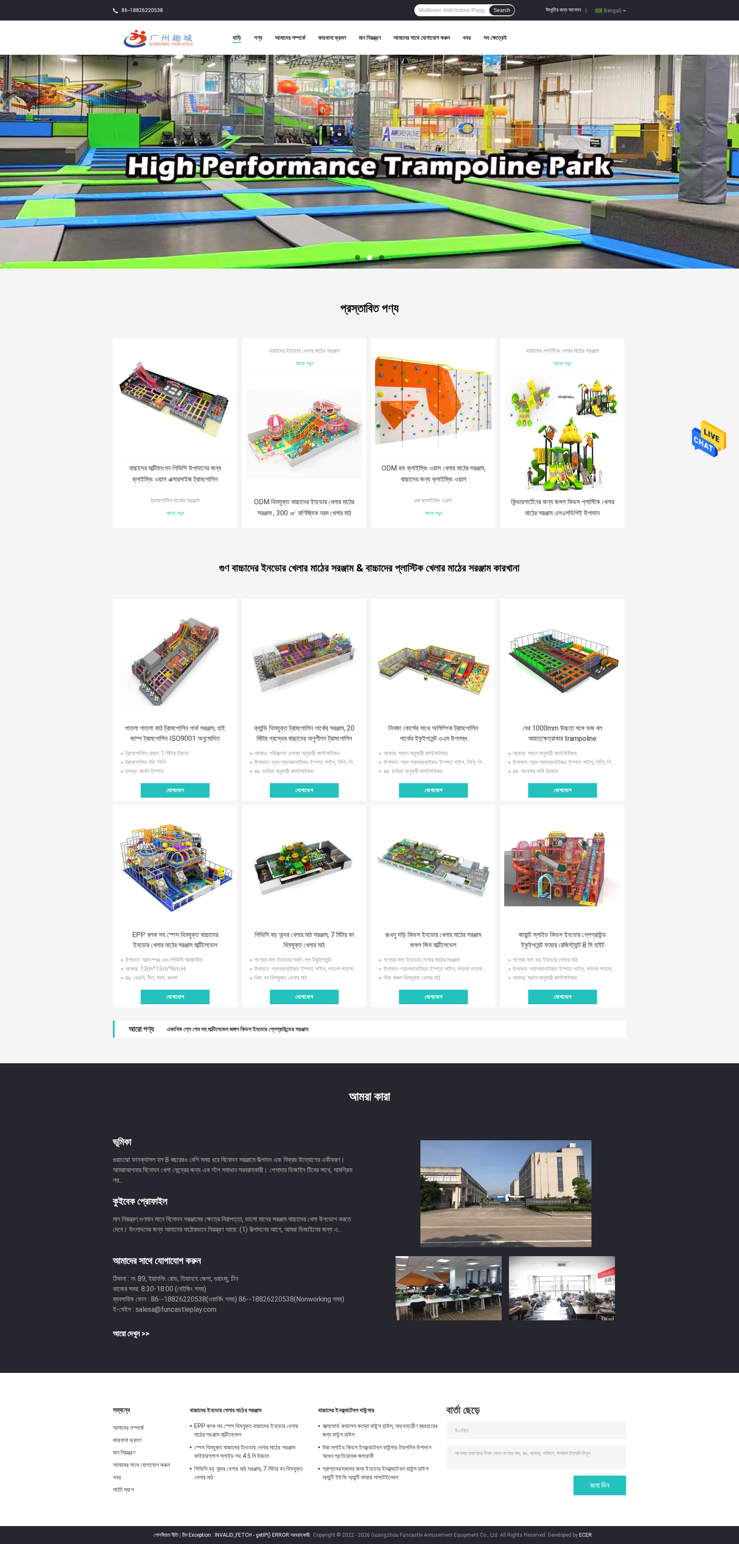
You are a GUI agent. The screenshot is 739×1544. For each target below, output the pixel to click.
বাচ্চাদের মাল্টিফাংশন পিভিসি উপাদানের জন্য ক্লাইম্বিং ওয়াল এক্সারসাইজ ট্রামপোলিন (175, 473)
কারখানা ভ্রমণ (332, 37)
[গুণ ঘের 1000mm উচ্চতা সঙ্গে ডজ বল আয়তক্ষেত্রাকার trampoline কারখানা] (562, 661)
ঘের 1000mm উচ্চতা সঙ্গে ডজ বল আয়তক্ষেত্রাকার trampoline (562, 733)
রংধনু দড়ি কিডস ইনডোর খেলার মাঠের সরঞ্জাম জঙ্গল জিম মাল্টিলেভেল (433, 940)
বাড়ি (237, 37)
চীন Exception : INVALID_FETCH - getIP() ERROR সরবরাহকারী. (247, 1535)
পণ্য (258, 37)
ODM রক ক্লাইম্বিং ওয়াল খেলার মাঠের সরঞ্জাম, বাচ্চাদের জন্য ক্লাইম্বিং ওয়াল (433, 473)
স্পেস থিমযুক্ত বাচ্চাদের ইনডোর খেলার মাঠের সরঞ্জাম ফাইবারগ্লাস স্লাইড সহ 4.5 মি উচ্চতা (244, 1451)
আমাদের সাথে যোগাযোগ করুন (421, 37)
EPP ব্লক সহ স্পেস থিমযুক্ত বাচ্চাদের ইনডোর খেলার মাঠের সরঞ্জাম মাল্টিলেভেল (175, 940)
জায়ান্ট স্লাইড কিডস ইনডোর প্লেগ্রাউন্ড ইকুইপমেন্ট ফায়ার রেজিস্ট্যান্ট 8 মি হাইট (562, 940)
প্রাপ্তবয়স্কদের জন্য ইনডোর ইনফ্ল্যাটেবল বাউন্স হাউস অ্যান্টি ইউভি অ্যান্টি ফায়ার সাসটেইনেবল (375, 1473)
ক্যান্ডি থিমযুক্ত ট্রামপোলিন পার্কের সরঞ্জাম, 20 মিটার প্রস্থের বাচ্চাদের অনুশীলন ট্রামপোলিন (304, 733)
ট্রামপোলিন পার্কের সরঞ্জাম (175, 500)
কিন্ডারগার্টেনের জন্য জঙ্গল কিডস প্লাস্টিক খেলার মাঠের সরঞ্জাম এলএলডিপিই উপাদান (562, 507)
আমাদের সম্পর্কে (290, 37)
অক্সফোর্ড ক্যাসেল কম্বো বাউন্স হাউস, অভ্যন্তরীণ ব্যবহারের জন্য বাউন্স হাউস (379, 1430)
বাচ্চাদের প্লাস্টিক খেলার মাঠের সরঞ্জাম (562, 350)
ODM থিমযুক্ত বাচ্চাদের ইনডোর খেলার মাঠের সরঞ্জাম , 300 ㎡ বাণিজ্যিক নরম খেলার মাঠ (304, 507)
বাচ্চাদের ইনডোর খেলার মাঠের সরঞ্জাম (304, 350)
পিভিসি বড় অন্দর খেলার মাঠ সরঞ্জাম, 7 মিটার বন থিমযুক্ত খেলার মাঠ (304, 940)
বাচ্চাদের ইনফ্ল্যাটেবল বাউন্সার (346, 1410)
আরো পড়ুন (175, 513)
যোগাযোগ (175, 790)
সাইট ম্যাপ (123, 1489)
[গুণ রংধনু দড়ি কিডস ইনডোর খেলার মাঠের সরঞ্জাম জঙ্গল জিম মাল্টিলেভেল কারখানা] (433, 867)
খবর (467, 37)
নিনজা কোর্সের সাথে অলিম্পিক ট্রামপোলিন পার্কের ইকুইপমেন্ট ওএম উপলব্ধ (433, 733)
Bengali (612, 10)
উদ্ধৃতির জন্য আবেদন (563, 10)
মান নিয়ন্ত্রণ (370, 37)
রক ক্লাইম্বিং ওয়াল (433, 500)
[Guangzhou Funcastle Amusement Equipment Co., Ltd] (160, 37)
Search (502, 10)
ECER (585, 1535)
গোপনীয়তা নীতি (166, 1535)
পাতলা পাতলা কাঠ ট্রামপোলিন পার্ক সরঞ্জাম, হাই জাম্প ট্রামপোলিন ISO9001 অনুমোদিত (175, 733)
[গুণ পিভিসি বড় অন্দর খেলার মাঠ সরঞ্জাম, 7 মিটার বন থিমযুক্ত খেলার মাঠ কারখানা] (304, 867)
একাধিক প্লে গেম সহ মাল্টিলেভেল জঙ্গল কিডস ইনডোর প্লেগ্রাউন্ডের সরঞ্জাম (237, 1029)
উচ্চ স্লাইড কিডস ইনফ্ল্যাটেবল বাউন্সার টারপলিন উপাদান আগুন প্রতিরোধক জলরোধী (376, 1451)
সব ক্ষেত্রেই (495, 37)
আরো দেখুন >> (131, 1333)
